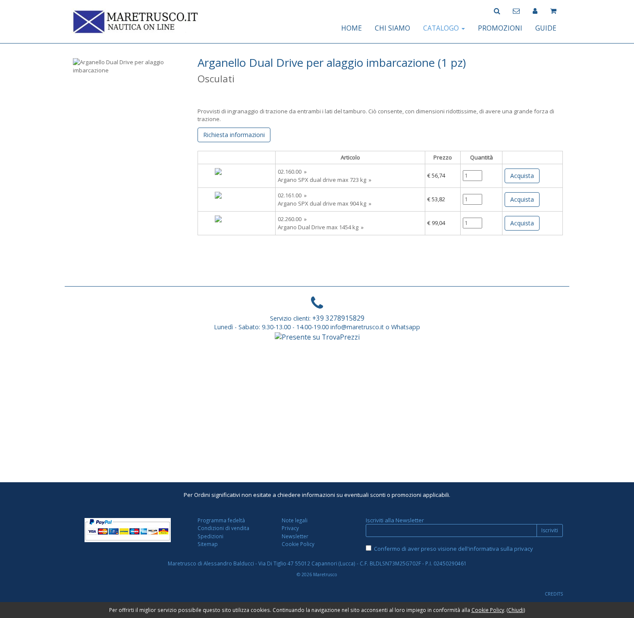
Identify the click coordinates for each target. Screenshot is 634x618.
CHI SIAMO (392, 28)
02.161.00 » (292, 195)
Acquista (522, 176)
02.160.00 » (292, 171)
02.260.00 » (292, 219)
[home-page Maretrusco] (136, 21)
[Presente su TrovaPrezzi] (317, 336)
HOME (351, 28)
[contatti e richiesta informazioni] (516, 10)
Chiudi (516, 609)
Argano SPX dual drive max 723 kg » (324, 180)
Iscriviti (549, 530)
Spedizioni (210, 536)
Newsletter (295, 536)
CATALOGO (442, 28)
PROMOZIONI (500, 28)
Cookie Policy (298, 543)
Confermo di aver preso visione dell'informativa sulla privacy (453, 548)
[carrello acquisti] (553, 10)
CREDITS (554, 594)
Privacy (290, 527)
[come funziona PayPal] (128, 530)
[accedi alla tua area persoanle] (535, 10)
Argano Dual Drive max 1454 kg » (321, 227)
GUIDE (545, 28)
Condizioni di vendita (223, 527)
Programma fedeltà (221, 520)
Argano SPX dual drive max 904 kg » (324, 203)
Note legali (295, 520)
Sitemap (208, 543)
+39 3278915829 (338, 318)
